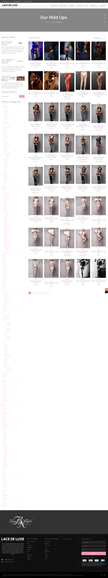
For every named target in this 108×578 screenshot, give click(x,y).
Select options (36, 57)
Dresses (4, 262)
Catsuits (4, 258)
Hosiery (52, 22)
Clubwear (4, 255)
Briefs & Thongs (6, 198)
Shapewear (5, 252)
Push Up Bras (6, 194)
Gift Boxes (3, 380)
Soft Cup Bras (7, 196)
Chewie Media (63, 575)
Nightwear (5, 174)
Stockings (6, 143)
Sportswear (5, 495)
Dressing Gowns (7, 244)
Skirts (5, 169)
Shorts (5, 238)
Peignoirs (6, 179)
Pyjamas (4, 416)
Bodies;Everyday (7, 153)
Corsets (4, 133)
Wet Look (4, 289)
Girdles (4, 487)
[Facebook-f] (101, 1)
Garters (5, 111)
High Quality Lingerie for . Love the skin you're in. (8, 78)
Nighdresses (6, 175)
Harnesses (6, 115)
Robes (5, 181)
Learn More (35, 53)
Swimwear (5, 376)
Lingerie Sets (5, 149)
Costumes (5, 135)
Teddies (5, 171)
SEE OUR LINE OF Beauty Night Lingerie (7, 43)
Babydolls (5, 121)
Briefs (4, 129)
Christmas (6, 137)
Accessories (5, 107)
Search (21, 96)
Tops (4, 287)
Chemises (4, 131)
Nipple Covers (7, 119)
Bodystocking (5, 123)
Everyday (3, 311)
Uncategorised (5, 503)
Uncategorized (5, 506)
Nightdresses (6, 177)
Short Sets (6, 167)
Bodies (5, 151)
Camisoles (6, 161)
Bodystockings (6, 426)
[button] (104, 15)
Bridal (3, 190)
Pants (4, 459)
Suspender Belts (7, 145)
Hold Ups (6, 141)
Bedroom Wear (4, 105)
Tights (5, 147)
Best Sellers (4, 188)
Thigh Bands (5, 467)
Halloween (5, 309)
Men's (3, 404)
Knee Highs (5, 273)
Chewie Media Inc (38, 575)
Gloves (5, 113)
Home (47, 22)
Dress (4, 440)
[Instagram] (104, 1)
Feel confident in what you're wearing (8, 61)
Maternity (5, 392)
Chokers (6, 109)
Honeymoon (5, 210)
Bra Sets (5, 159)
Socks (5, 351)
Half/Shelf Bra (7, 127)
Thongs (4, 186)
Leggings (4, 275)
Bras (4, 125)
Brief (5, 321)
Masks (5, 117)
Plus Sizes (5, 394)
